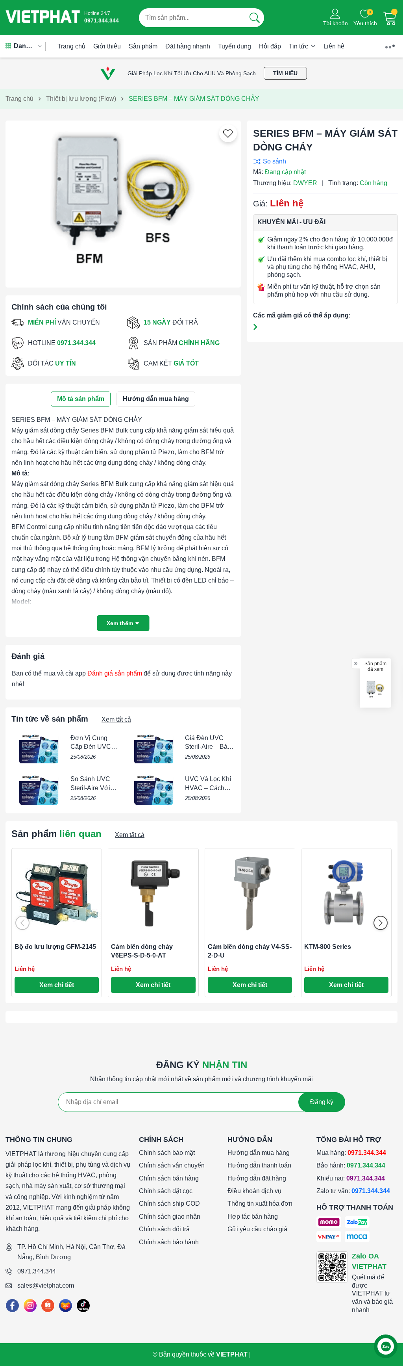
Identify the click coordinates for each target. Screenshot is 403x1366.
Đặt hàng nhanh (187, 46)
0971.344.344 (36, 1271)
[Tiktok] (83, 1305)
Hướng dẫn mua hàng (258, 1152)
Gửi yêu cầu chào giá (257, 1229)
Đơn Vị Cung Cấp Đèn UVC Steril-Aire (90, 747)
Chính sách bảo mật (167, 1152)
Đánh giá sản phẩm (114, 673)
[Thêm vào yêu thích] (228, 133)
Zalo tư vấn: (353, 1191)
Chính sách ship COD (169, 1203)
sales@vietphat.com (45, 1285)
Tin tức (299, 46)
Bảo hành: (350, 1165)
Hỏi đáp (270, 46)
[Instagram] (30, 1305)
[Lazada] (65, 1305)
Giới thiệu (107, 46)
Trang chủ (71, 46)
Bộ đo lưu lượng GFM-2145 (55, 946)
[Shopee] (48, 1305)
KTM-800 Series (327, 946)
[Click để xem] (123, 200)
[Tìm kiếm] (254, 17)
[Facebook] (12, 1305)
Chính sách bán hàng (169, 1178)
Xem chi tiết (56, 985)
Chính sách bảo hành (169, 1242)
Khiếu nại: (350, 1178)
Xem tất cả (116, 719)
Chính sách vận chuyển (172, 1165)
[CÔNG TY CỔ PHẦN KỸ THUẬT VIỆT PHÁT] (43, 17)
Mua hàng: (351, 1152)
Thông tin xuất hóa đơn (259, 1203)
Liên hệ (334, 46)
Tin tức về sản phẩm (49, 719)
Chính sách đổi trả (164, 1229)
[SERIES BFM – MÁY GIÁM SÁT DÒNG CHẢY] (375, 689)
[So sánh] (323, 161)
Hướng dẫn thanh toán (259, 1165)
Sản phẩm (143, 46)
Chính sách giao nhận (169, 1216)
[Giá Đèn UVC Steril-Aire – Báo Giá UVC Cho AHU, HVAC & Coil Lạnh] (153, 749)
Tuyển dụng (234, 46)
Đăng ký (321, 1102)
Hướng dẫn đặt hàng (256, 1178)
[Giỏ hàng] (390, 18)
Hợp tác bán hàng (252, 1216)
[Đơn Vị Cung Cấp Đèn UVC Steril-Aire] (39, 749)
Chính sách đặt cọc (165, 1191)
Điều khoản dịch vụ (254, 1191)
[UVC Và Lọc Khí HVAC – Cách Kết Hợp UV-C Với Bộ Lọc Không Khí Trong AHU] (153, 790)
